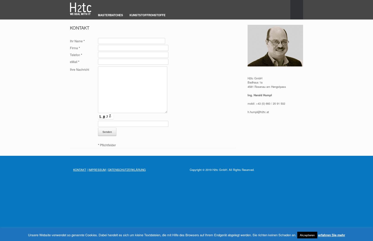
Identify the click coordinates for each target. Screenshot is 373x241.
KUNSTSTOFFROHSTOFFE (148, 15)
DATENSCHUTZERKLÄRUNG (127, 170)
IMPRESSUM (97, 170)
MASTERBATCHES (110, 15)
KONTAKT (79, 170)
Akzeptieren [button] (307, 235)
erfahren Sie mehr (331, 235)
